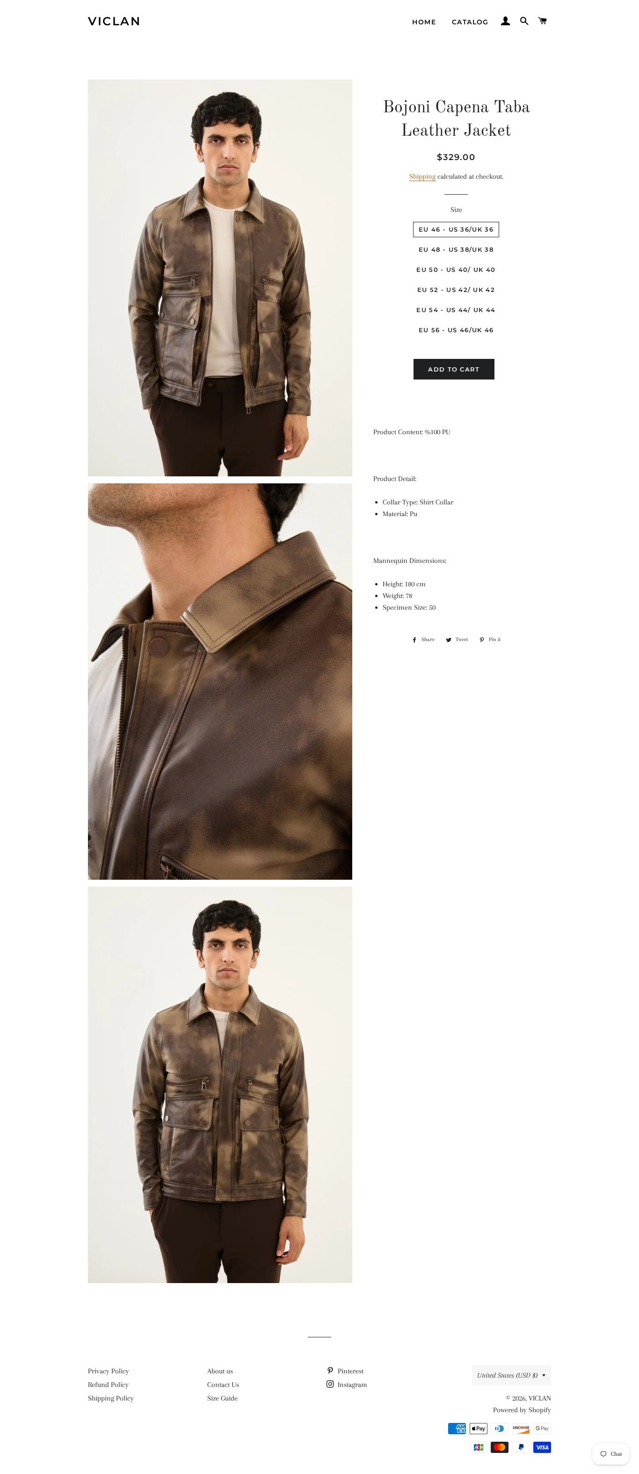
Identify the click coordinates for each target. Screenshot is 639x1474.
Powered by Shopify (522, 1410)
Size (456, 209)
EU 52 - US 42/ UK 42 (456, 289)
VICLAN (114, 21)
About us (220, 1371)
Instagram (351, 1384)
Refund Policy (108, 1384)
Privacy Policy (108, 1371)
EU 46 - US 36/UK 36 (456, 229)
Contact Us (223, 1384)
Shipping (422, 176)
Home (424, 22)
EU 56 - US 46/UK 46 (456, 330)
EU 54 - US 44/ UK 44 (455, 310)
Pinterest (349, 1371)
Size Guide (222, 1398)
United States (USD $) (507, 1375)
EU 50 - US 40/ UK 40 (455, 269)
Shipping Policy (111, 1398)
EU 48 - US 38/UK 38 (456, 249)
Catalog (470, 22)
